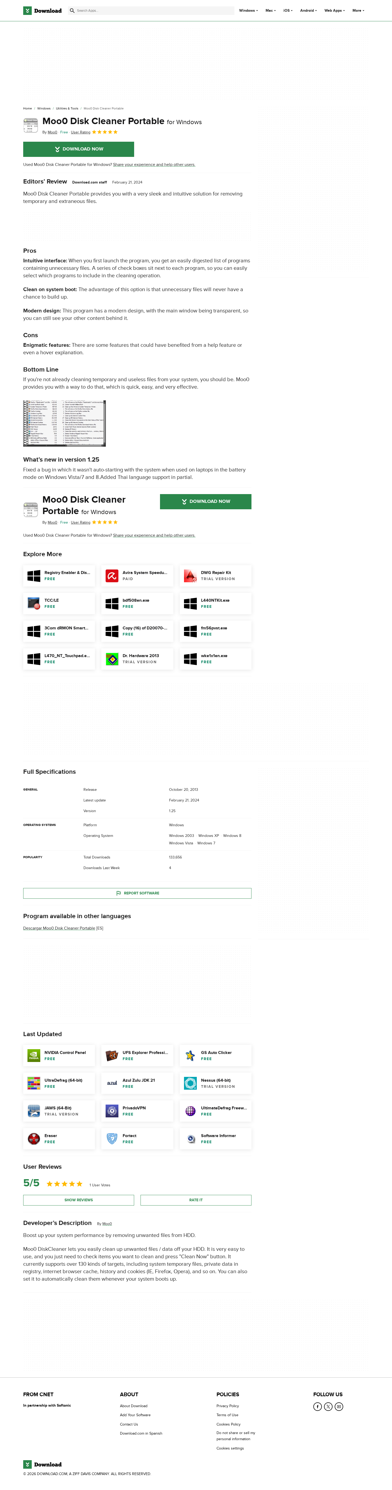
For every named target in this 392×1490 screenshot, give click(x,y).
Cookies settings (230, 1448)
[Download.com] (42, 10)
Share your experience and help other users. (154, 164)
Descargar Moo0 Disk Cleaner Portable (59, 928)
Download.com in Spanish (141, 1433)
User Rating (80, 132)
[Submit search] (72, 10)
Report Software (141, 893)
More (357, 10)
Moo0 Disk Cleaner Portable (122, 121)
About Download (133, 1406)
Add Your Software (135, 1415)
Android (307, 11)
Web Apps (333, 11)
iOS (286, 11)
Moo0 (107, 1223)
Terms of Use (227, 1415)
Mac (269, 11)
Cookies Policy (229, 1424)
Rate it (196, 1200)
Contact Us (129, 1424)
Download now (83, 149)
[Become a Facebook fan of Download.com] (317, 1406)
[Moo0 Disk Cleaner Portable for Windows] (30, 125)
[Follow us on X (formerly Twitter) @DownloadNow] (328, 1406)
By (49, 132)
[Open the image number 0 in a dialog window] (64, 423)
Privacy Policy (228, 1406)
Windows (247, 11)
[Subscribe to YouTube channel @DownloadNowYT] (339, 1406)
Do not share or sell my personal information (236, 1436)
